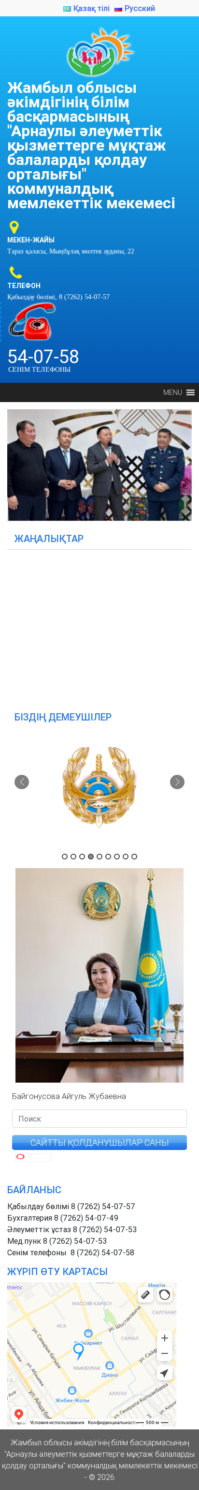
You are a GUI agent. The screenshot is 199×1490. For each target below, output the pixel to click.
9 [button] (134, 856)
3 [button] (82, 856)
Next (179, 462)
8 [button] (125, 856)
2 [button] (73, 856)
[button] (172, 392)
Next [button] (177, 782)
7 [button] (117, 856)
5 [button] (99, 856)
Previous (19, 462)
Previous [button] (21, 782)
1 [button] (65, 856)
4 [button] (91, 856)
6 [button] (108, 856)
